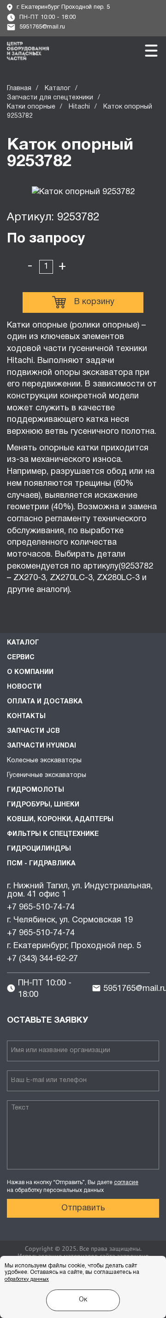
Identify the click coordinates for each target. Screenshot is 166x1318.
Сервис (21, 658)
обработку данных (27, 1279)
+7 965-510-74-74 (41, 907)
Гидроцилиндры (39, 849)
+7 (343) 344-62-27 (42, 959)
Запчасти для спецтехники (50, 98)
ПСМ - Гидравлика (41, 864)
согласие (126, 1182)
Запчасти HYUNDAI (41, 746)
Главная (19, 89)
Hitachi (79, 107)
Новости (24, 687)
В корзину (94, 302)
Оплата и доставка (45, 702)
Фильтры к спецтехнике (53, 834)
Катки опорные (31, 107)
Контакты (26, 716)
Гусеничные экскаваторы (46, 775)
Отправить (83, 1208)
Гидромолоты (35, 790)
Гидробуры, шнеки (43, 805)
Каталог (58, 89)
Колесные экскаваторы (44, 761)
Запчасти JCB (33, 731)
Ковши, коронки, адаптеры (60, 820)
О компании (30, 672)
